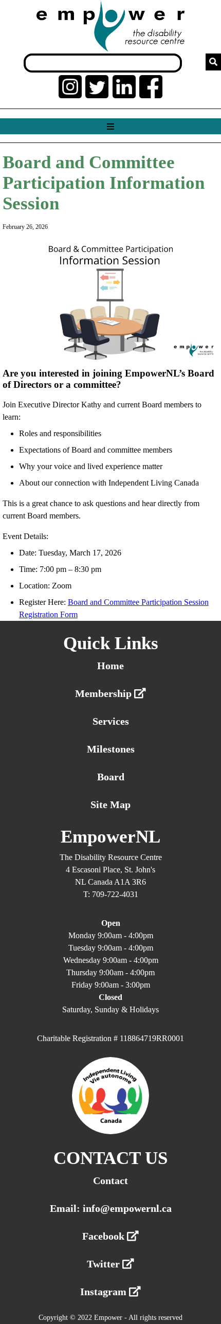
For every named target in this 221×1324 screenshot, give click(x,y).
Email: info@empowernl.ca (111, 1208)
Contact (110, 1180)
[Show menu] (110, 126)
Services (111, 721)
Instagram (104, 1291)
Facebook (104, 1236)
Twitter (104, 1263)
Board (110, 776)
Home (110, 665)
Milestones (111, 749)
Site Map (110, 804)
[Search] (213, 61)
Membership (104, 693)
